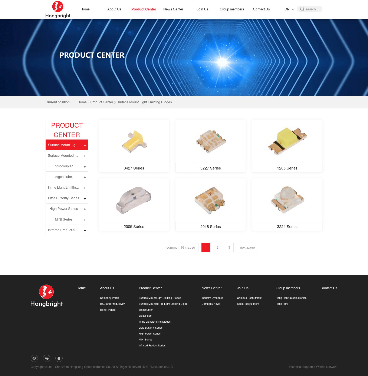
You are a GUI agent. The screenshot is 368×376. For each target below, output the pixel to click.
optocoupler (64, 166)
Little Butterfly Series (63, 197)
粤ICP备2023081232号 (157, 367)
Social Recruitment (248, 303)
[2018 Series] (210, 200)
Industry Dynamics (212, 297)
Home (85, 9)
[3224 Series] (287, 200)
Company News (211, 303)
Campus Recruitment (249, 297)
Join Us (202, 9)
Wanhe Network (326, 367)
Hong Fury (282, 303)
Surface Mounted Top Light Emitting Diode (65, 155)
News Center (173, 9)
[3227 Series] (210, 141)
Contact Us (261, 9)
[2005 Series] (134, 200)
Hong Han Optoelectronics (291, 297)
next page (247, 247)
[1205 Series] (287, 141)
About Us (114, 9)
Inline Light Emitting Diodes (65, 187)
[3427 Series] (134, 141)
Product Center (143, 9)
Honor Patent (107, 309)
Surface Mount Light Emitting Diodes (144, 102)
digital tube (63, 176)
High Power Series (63, 208)
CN (287, 9)
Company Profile (109, 297)
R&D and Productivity (112, 303)
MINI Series (64, 219)
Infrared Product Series (65, 229)
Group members (232, 9)
